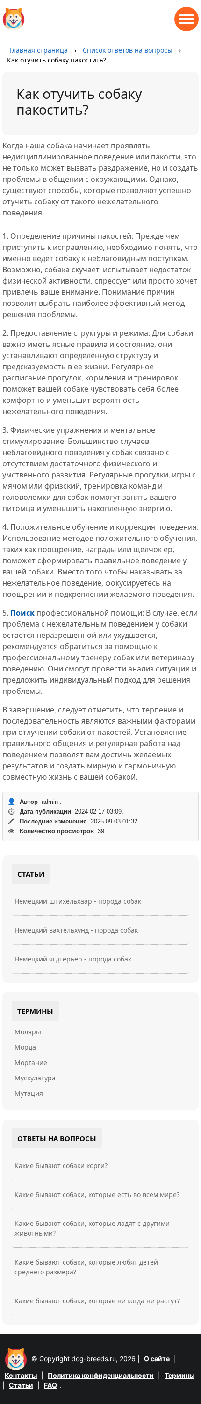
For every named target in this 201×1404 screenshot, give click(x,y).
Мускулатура (35, 1077)
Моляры (27, 1031)
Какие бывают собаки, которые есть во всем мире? (96, 1194)
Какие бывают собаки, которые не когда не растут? (97, 1300)
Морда (25, 1047)
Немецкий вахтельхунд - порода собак (76, 930)
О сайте (157, 1359)
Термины (179, 1375)
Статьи (21, 1385)
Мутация (28, 1093)
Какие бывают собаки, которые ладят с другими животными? (92, 1228)
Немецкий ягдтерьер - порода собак (72, 958)
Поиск (22, 613)
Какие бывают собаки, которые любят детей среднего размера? (86, 1267)
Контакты (21, 1375)
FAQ (50, 1385)
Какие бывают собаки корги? (61, 1165)
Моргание (30, 1062)
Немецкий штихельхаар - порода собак (77, 901)
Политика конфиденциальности (101, 1375)
